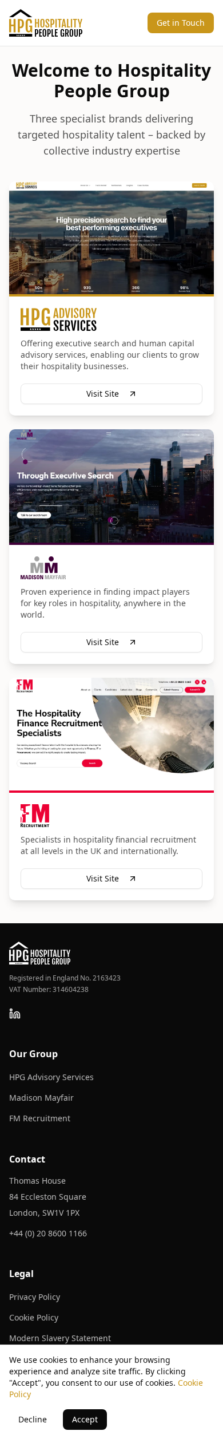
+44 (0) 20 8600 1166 (48, 1233)
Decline (32, 1419)
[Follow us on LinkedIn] (15, 1013)
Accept (85, 1419)
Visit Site (102, 393)
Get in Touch (181, 22)
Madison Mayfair (41, 1097)
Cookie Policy (33, 1317)
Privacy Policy (34, 1296)
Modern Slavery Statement (60, 1338)
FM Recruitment (39, 1118)
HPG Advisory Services (51, 1077)
